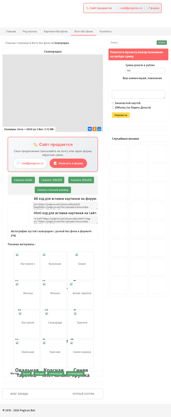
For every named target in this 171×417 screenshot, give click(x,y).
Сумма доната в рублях (140, 65)
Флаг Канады (19, 393)
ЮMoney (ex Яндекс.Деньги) (133, 107)
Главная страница (17, 43)
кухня (26, 373)
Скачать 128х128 (51, 180)
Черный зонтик (83, 393)
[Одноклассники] (95, 129)
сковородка (75, 373)
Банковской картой (127, 103)
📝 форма (152, 8)
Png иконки (30, 31)
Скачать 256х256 (81, 180)
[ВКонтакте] (90, 129)
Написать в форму (68, 163)
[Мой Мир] (99, 129)
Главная (11, 31)
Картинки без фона (55, 31)
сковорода (56, 373)
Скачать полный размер (52, 189)
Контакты (106, 31)
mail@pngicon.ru (30, 163)
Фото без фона (83, 31)
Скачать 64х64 (23, 180)
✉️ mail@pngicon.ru (129, 8)
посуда (39, 373)
